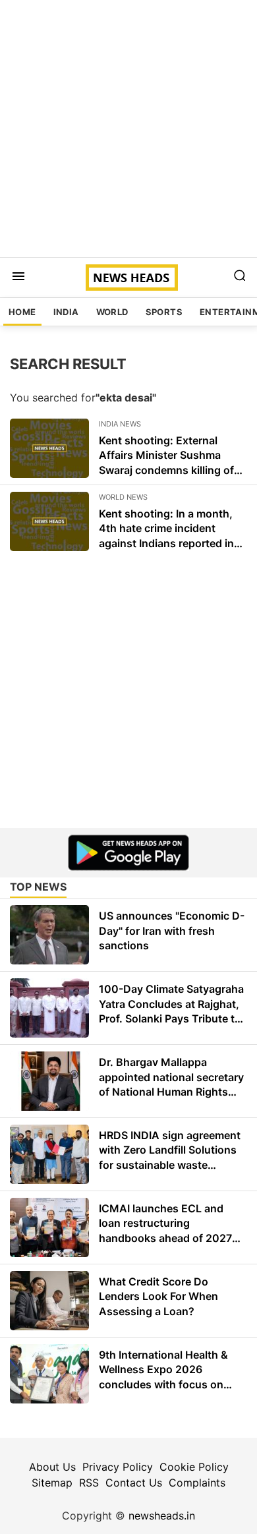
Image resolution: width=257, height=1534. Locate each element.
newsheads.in (161, 1515)
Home (22, 312)
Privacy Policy (117, 1466)
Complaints (197, 1482)
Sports (164, 312)
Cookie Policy (194, 1466)
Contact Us (133, 1482)
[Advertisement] (128, 128)
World (112, 312)
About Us (52, 1466)
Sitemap (52, 1482)
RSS (89, 1482)
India (66, 312)
